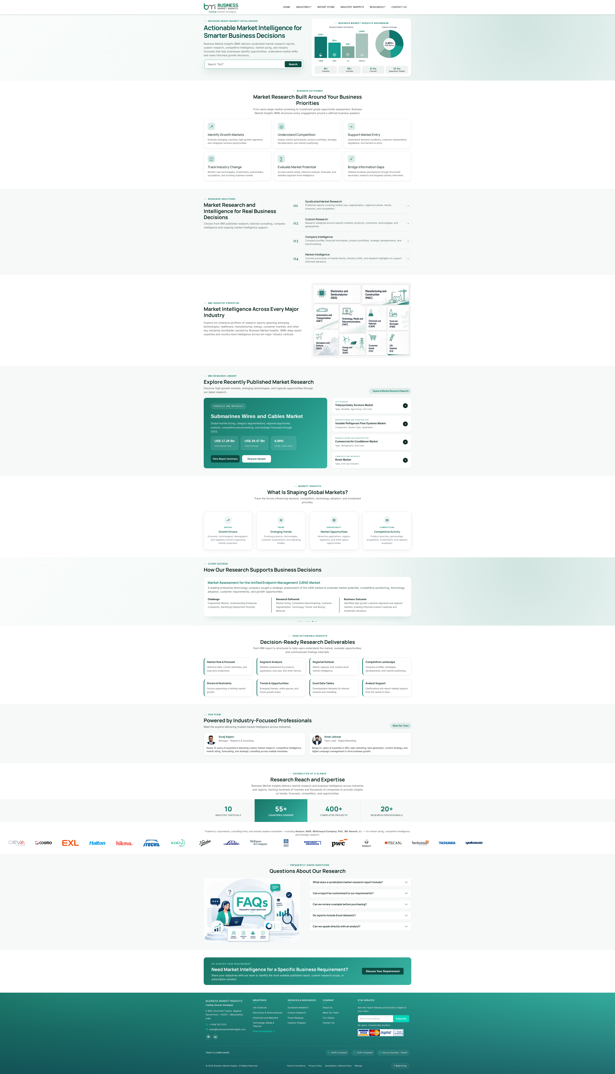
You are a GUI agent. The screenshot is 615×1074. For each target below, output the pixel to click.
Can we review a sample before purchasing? (340, 904)
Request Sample (256, 458)
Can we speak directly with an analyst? (336, 926)
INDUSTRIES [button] (303, 7)
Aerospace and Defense (326, 342)
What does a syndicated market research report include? (348, 882)
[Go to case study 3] (314, 621)
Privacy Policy (315, 1066)
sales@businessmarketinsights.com (227, 1029)
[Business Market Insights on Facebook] (208, 1037)
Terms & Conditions (296, 1066)
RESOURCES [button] (377, 7)
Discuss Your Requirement (383, 971)
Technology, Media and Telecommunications (352, 318)
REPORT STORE (326, 7)
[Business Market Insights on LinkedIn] (215, 1037)
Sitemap (358, 1066)
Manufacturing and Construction (385, 295)
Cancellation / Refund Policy (338, 1066)
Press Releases (295, 1018)
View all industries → (264, 1031)
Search (293, 64)
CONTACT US (399, 7)
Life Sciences (398, 343)
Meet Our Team (401, 725)
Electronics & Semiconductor (268, 1012)
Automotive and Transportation (326, 316)
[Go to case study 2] (307, 621)
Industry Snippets (297, 1022)
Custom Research (297, 1012)
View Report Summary (225, 458)
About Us (327, 1007)
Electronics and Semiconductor (337, 294)
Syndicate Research (298, 1007)
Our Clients (328, 1018)
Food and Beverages (398, 318)
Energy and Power (352, 344)
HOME (286, 7)
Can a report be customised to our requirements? (343, 893)
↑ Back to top (400, 1066)
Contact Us (328, 1022)
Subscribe (401, 1018)
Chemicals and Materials (376, 318)
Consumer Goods (376, 343)
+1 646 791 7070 (217, 1024)
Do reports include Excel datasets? (334, 915)
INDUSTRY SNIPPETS (352, 7)
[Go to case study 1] (300, 621)
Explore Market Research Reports (391, 391)
